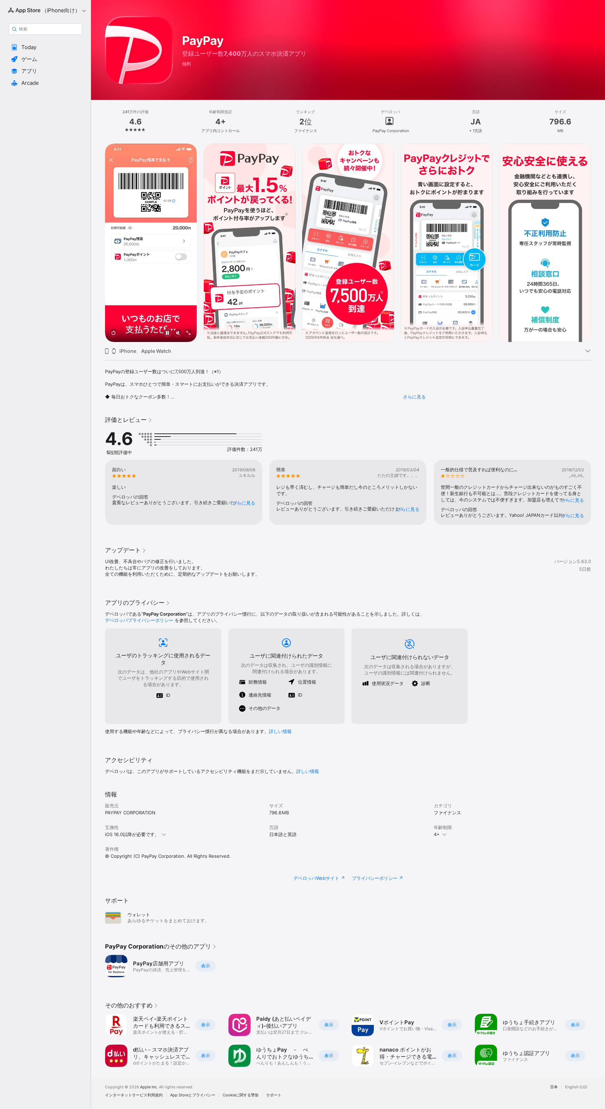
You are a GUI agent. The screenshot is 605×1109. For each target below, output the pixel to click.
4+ (437, 834)
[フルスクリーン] (188, 333)
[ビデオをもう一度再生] (113, 333)
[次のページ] (598, 243)
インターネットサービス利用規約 (134, 1095)
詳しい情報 (280, 731)
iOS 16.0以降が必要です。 (132, 834)
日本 (554, 1087)
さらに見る (414, 396)
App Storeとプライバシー (192, 1095)
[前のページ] (98, 243)
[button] (45, 47)
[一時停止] (167, 333)
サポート (273, 1095)
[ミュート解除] (178, 333)
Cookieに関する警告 (241, 1095)
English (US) (576, 1087)
